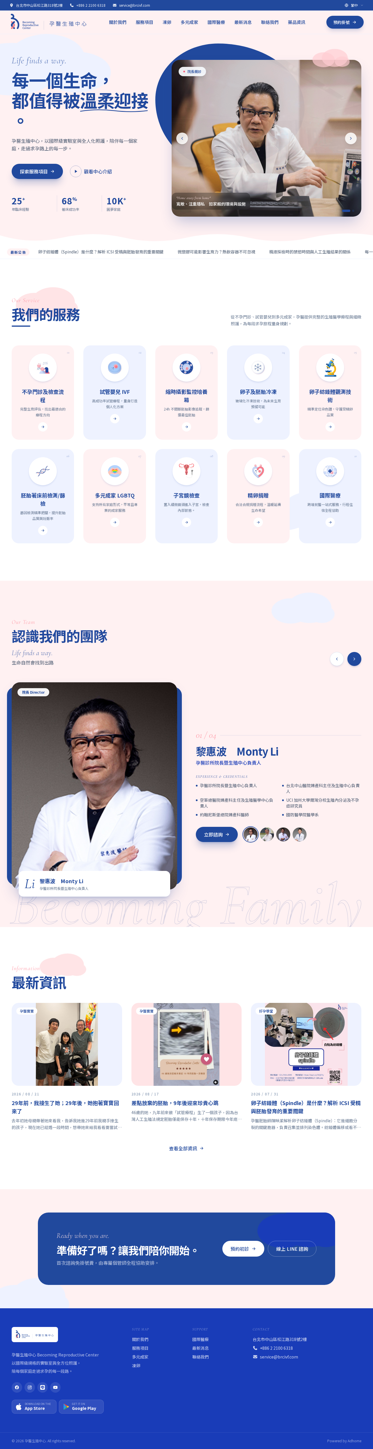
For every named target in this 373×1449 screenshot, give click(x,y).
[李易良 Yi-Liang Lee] (300, 834)
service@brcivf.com (134, 5)
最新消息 (243, 22)
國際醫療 (216, 22)
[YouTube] (55, 1387)
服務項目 (144, 22)
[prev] (182, 138)
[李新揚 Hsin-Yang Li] (267, 834)
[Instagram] (29, 1387)
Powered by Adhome (344, 1440)
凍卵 (167, 22)
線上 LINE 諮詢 (292, 1248)
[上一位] (337, 659)
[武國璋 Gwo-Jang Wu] (283, 834)
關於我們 (117, 22)
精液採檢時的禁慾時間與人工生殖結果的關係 (271, 252)
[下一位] (354, 659)
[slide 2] (350, 211)
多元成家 (189, 22)
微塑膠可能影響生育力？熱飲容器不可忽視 (177, 252)
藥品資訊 (296, 22)
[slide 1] (343, 211)
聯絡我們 (270, 22)
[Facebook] (17, 1387)
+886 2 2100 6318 (90, 5)
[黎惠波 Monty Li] (251, 834)
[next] (351, 138)
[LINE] (42, 1387)
